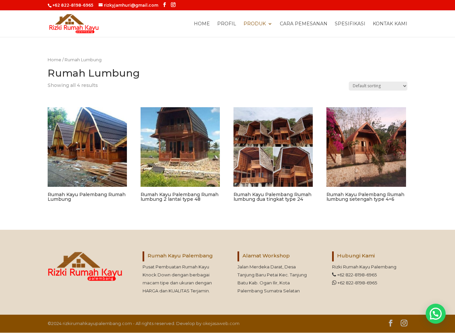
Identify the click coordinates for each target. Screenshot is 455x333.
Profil (226, 24)
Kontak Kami (390, 24)
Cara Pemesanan (303, 24)
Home (202, 24)
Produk (254, 24)
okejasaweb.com (221, 323)
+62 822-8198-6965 (356, 274)
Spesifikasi (350, 24)
